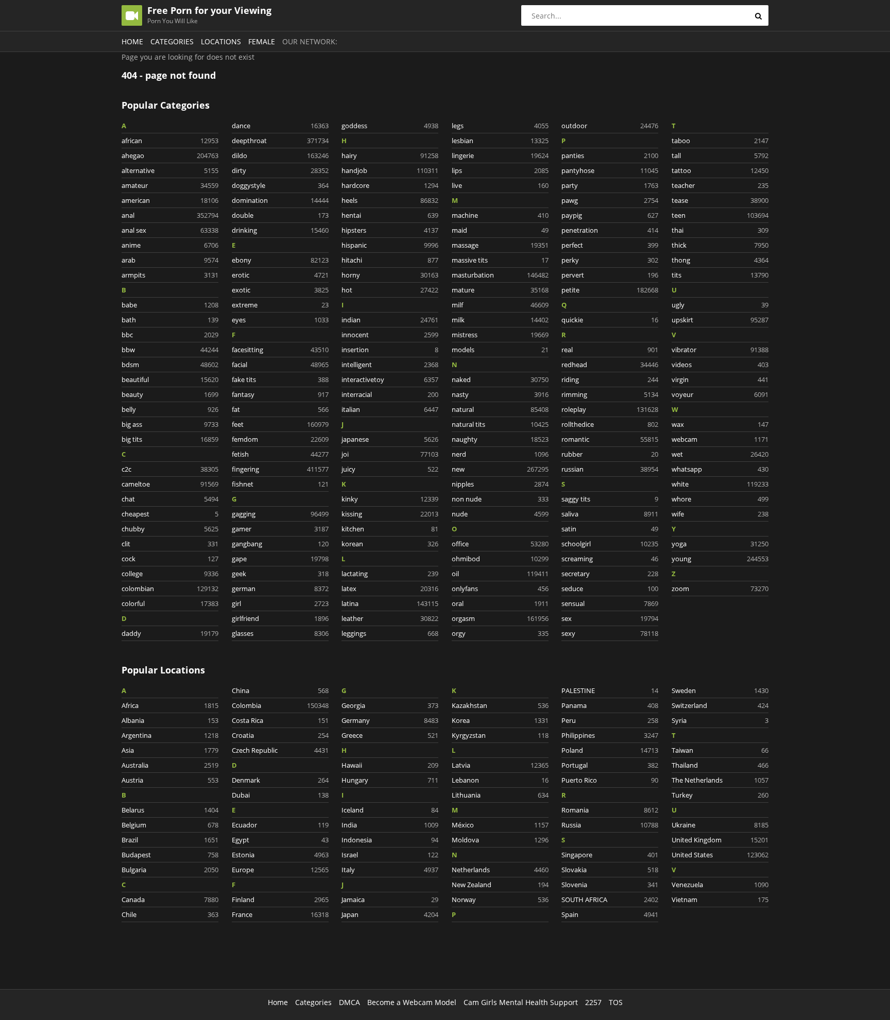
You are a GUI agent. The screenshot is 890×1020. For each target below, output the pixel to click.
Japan (389, 914)
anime (170, 245)
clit (170, 543)
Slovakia (609, 869)
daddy (170, 633)
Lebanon (500, 780)
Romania (609, 810)
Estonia (280, 854)
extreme (280, 304)
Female (261, 41)
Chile (170, 914)
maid (500, 230)
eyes (280, 319)
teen (720, 215)
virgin (720, 379)
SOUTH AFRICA (609, 899)
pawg (609, 200)
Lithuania (500, 795)
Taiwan (720, 750)
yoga (720, 543)
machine (500, 215)
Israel (389, 854)
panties (609, 155)
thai (720, 230)
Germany (389, 720)
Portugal (609, 765)
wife (720, 513)
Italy (389, 869)
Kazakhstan (500, 705)
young (720, 558)
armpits (170, 275)
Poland (609, 750)
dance (280, 125)
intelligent (389, 364)
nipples (500, 484)
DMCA (349, 1002)
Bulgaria (170, 869)
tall (720, 155)
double (280, 215)
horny (389, 275)
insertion (389, 349)
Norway (500, 899)
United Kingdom (720, 839)
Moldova (500, 839)
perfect (609, 245)
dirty (280, 170)
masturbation (500, 275)
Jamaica (389, 899)
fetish (280, 454)
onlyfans (500, 588)
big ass (170, 424)
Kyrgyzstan (500, 735)
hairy (389, 155)
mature (500, 290)
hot (389, 290)
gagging (280, 513)
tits (720, 275)
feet (280, 424)
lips (500, 170)
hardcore (389, 185)
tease (720, 200)
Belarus (170, 810)
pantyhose (609, 170)
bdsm (170, 364)
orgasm (500, 618)
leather (389, 618)
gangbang (280, 543)
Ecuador (280, 824)
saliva (609, 513)
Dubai (280, 795)
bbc (170, 334)
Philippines (609, 735)
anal (170, 215)
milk (500, 319)
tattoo (720, 170)
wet (720, 454)
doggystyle (280, 185)
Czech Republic (280, 750)
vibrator (720, 349)
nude (500, 513)
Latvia (500, 765)
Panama (609, 705)
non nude (500, 499)
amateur (170, 185)
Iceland (389, 810)
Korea (500, 720)
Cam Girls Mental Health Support (521, 1002)
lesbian (500, 140)
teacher (720, 185)
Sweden (720, 690)
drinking (280, 230)
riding (609, 379)
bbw (170, 349)
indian (389, 319)
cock (170, 558)
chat (170, 499)
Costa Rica (280, 720)
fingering (280, 469)
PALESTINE (609, 690)
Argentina (170, 735)
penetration (609, 230)
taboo (720, 140)
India (389, 824)
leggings (389, 633)
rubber (609, 454)
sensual (609, 603)
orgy (500, 633)
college (170, 573)
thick (720, 245)
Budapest (170, 854)
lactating (389, 573)
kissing (389, 513)
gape (280, 558)
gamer (280, 528)
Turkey (720, 795)
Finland (280, 899)
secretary (609, 573)
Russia (609, 824)
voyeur (720, 394)
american (170, 200)
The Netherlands (720, 780)
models (500, 349)
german (280, 588)
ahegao (170, 155)
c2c (170, 469)
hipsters (389, 230)
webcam (720, 439)
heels (389, 200)
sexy (609, 633)
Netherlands (500, 869)
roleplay (609, 409)
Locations (221, 41)
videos (720, 364)
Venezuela (720, 884)
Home (132, 41)
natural (500, 409)
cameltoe (170, 484)
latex (389, 588)
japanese (389, 439)
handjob (389, 170)
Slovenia (609, 884)
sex (609, 618)
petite (609, 290)
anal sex (170, 230)
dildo (280, 155)
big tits (170, 439)
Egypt (280, 839)
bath (170, 319)
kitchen (389, 528)
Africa (170, 705)
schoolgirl (609, 543)
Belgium (170, 824)
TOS (616, 1002)
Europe (280, 869)
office (500, 543)
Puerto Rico (609, 780)
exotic (280, 290)
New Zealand (500, 884)
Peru (609, 720)
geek (280, 573)
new (500, 469)
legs (500, 125)
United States (720, 854)
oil (500, 573)
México (500, 824)
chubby (170, 528)
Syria (720, 720)
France (280, 914)
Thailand (720, 765)
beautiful (170, 379)
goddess (389, 125)
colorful (170, 603)
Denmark (280, 780)
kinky (389, 499)
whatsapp (720, 469)
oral (500, 603)
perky (609, 260)
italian (389, 409)
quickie (609, 319)
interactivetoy (389, 379)
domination (280, 200)
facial (280, 364)
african (170, 140)
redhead (609, 364)
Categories (172, 41)
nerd (500, 454)
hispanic (389, 245)
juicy (389, 469)
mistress (500, 334)
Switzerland (720, 705)
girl (280, 603)
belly (170, 409)
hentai (389, 215)
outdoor (609, 125)
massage (500, 245)
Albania (170, 720)
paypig (609, 215)
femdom (280, 439)
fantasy (280, 394)
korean (389, 543)
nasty (500, 394)
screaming (609, 558)
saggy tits (609, 499)
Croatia (280, 735)
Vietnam (720, 899)
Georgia (389, 705)
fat (280, 409)
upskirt (720, 319)
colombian (170, 588)
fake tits (280, 379)
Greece (389, 735)
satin (609, 528)
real (609, 349)
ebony (280, 260)
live (500, 185)
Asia (170, 750)
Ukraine (720, 824)
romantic (609, 439)
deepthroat (280, 140)
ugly (720, 304)
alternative (170, 170)
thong (720, 260)
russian (609, 469)
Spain (609, 914)
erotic (280, 275)
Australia (170, 765)
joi (389, 454)
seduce (609, 588)
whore (720, 499)
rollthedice (609, 424)
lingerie (500, 155)
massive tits (500, 260)
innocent (389, 334)
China (280, 690)
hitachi (389, 260)
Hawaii (389, 765)
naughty (500, 439)
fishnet (280, 484)
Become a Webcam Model (411, 1002)
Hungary (389, 780)
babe (170, 304)
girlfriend (280, 618)
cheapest (170, 513)
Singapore (609, 854)
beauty (170, 394)
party (609, 185)
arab (170, 260)
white (720, 484)
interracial (389, 394)
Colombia (280, 705)
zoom (720, 588)
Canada (170, 899)
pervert (609, 275)
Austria (170, 780)
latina (389, 603)
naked (500, 379)
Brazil (170, 839)
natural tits (500, 424)
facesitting (280, 349)
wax (720, 424)
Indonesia (389, 839)
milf (500, 304)
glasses (280, 633)
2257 (593, 1002)
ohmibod (500, 558)
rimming (609, 394)
